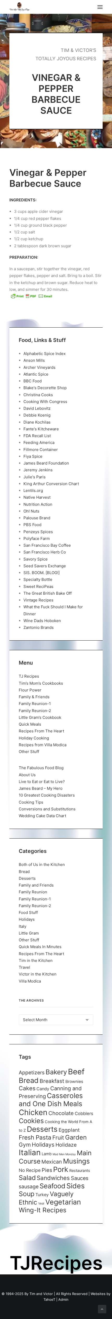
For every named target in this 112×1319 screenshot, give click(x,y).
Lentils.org (33, 490)
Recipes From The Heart (41, 730)
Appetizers (32, 1072)
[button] (100, 7)
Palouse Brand (36, 517)
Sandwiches (53, 1177)
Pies (47, 1170)
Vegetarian (63, 1202)
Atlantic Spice (35, 374)
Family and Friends (36, 885)
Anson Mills (34, 360)
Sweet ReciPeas (38, 586)
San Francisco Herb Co (44, 552)
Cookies (31, 1121)
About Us (27, 774)
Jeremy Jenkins (38, 469)
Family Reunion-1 (35, 703)
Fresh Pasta (35, 1137)
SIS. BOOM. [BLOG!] (41, 572)
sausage (29, 1186)
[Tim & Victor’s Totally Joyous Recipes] (19, 6)
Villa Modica (30, 981)
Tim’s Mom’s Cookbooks (41, 683)
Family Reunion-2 (35, 710)
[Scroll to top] (102, 1308)
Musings (76, 1161)
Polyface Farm (36, 538)
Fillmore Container (40, 449)
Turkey (42, 1194)
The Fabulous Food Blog (41, 767)
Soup (26, 1194)
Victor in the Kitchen (38, 974)
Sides (75, 1186)
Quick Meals (30, 724)
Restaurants (79, 1170)
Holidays (27, 919)
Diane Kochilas (37, 422)
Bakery (56, 1072)
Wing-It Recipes (42, 1210)
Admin (63, 1299)
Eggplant (69, 1130)
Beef (76, 1071)
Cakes (27, 1088)
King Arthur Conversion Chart (51, 483)
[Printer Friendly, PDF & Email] (31, 296)
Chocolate (61, 1113)
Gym (25, 1144)
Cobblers (84, 1113)
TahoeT (49, 1299)
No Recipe (30, 1170)
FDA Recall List (37, 435)
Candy (42, 1088)
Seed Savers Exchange (44, 565)
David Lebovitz (37, 408)
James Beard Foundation (46, 463)
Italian (30, 1152)
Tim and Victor (41, 1294)
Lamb (47, 1154)
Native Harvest (37, 497)
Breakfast (52, 1081)
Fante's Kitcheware (41, 428)
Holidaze (66, 1145)
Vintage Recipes (38, 600)
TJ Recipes (29, 676)
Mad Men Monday (64, 1154)
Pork (60, 1169)
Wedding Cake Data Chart (42, 815)
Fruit (58, 1137)
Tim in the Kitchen (36, 960)
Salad (27, 1178)
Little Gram (29, 933)
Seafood (52, 1186)
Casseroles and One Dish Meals (51, 1100)
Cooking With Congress (45, 401)
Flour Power (30, 690)
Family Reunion (33, 891)
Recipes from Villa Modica (42, 744)
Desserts (27, 878)
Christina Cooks (38, 394)
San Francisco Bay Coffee (47, 545)
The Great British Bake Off (47, 593)
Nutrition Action (37, 504)
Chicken (33, 1112)
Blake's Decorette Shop (45, 387)
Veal (41, 1203)
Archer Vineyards (39, 367)
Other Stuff (29, 751)
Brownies (74, 1081)
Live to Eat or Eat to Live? (42, 781)
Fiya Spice (32, 456)
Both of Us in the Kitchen (42, 864)
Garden (76, 1137)
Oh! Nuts (31, 511)
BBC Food (32, 380)
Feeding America (38, 442)
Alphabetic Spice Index (44, 353)
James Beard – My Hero (41, 788)
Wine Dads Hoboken (42, 620)
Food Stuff (28, 912)
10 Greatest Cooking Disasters (47, 795)
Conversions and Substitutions (47, 808)
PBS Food (32, 524)
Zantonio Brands (38, 627)
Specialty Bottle (37, 579)
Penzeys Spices (38, 531)
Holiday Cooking (34, 738)
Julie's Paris (34, 476)
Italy (22, 926)
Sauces (79, 1178)
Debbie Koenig (37, 415)
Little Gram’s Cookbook (40, 717)
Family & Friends (34, 696)
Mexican (51, 1162)
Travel (24, 967)
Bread (24, 871)
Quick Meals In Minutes (40, 946)
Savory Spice (35, 559)
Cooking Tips (31, 802)
